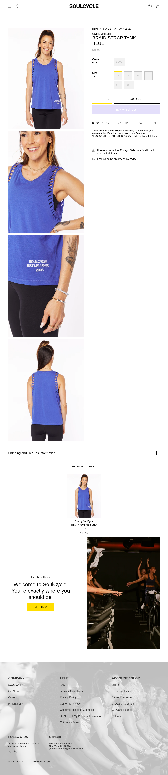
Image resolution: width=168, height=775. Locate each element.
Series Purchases (122, 697)
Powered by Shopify (40, 761)
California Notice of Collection (77, 709)
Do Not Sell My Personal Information (81, 716)
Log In (115, 684)
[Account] (150, 6)
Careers (13, 697)
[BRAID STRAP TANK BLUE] (84, 496)
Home (95, 29)
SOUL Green (15, 684)
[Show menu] (9, 6)
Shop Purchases (121, 691)
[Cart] (158, 6)
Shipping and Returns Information (31, 453)
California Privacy (70, 703)
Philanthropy (15, 703)
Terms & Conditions (71, 691)
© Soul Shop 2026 (17, 761)
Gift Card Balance (122, 709)
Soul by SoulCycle (101, 33)
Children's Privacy (70, 722)
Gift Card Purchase (123, 703)
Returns (116, 716)
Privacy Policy (68, 697)
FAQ (62, 684)
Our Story (13, 691)
